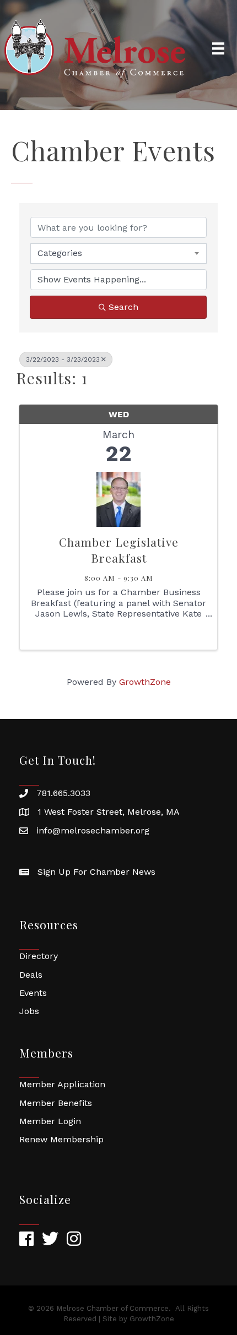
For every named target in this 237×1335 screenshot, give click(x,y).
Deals (30, 974)
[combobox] (118, 253)
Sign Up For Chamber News (96, 872)
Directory (38, 956)
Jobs (29, 1011)
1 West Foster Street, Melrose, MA (108, 812)
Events (33, 993)
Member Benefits (55, 1103)
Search (123, 307)
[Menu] (218, 48)
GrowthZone (145, 682)
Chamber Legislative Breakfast (119, 549)
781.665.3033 (63, 793)
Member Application (62, 1084)
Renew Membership (61, 1139)
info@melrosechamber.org (92, 830)
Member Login (50, 1121)
